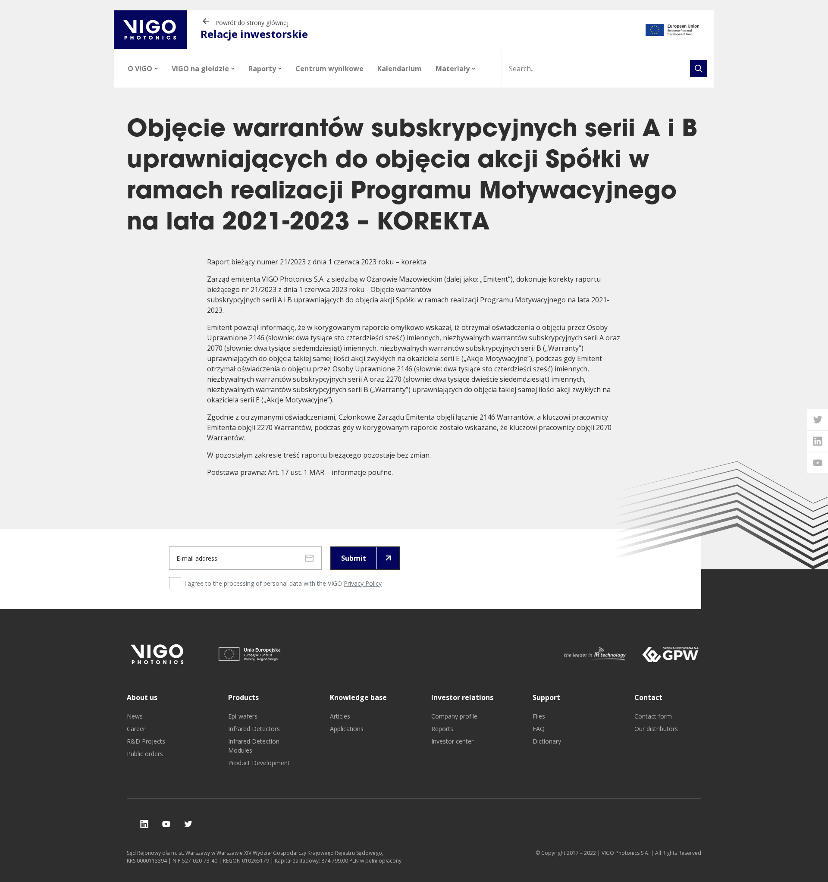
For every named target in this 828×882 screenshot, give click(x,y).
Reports (442, 729)
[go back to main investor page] (150, 29)
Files (539, 716)
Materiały (453, 68)
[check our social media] (144, 824)
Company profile (454, 716)
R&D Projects (146, 741)
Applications (347, 729)
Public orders (145, 754)
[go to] (672, 30)
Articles (340, 716)
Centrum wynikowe (329, 68)
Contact (648, 697)
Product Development (259, 763)
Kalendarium (399, 68)
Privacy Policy (363, 583)
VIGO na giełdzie (200, 68)
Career (136, 729)
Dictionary (547, 741)
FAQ (539, 729)
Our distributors (656, 729)
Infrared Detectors (254, 729)
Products (243, 697)
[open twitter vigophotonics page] (817, 419)
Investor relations (462, 697)
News (135, 716)
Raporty (262, 68)
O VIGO (140, 68)
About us (142, 697)
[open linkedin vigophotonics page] (817, 441)
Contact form (653, 716)
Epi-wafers (242, 716)
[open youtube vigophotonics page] (817, 462)
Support (546, 697)
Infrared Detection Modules (253, 745)
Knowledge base (358, 697)
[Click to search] (698, 68)
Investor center (452, 741)
